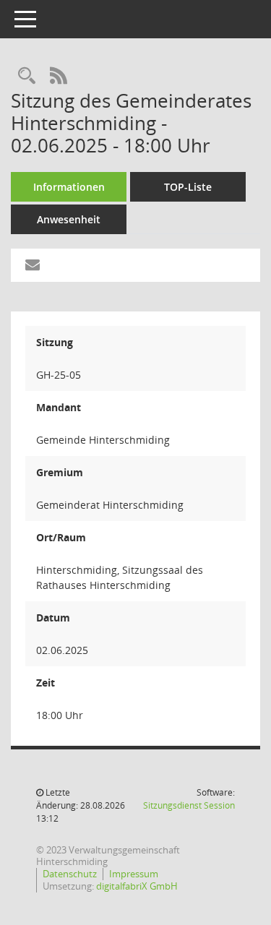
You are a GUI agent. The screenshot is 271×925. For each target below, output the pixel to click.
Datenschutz (70, 874)
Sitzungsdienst (189, 805)
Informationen (69, 187)
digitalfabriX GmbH (137, 886)
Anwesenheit (68, 219)
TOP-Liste (188, 187)
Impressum (133, 874)
